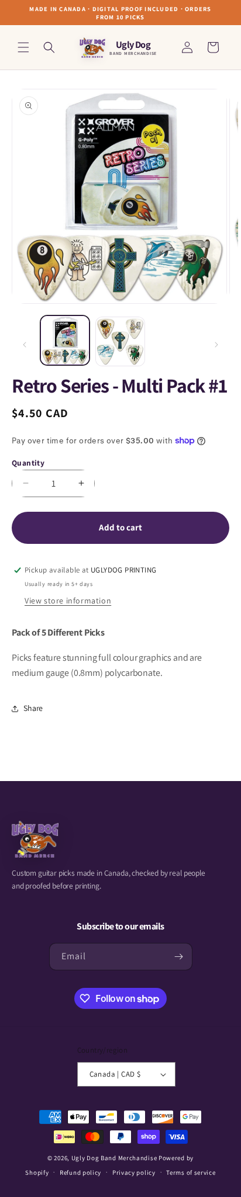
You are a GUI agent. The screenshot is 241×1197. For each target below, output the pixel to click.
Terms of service (190, 1172)
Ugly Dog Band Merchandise (114, 1158)
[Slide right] (216, 345)
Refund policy (80, 1172)
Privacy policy (134, 1172)
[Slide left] (24, 345)
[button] (23, 47)
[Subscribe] (179, 956)
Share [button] (33, 708)
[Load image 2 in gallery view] (119, 341)
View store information (68, 600)
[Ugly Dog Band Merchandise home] (35, 839)
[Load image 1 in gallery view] (64, 340)
